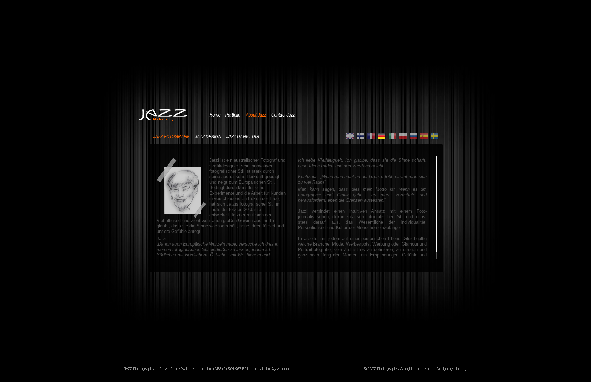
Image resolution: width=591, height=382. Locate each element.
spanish (424, 136)
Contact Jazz (283, 115)
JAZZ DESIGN (208, 137)
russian (413, 136)
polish (403, 136)
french (371, 136)
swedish (435, 136)
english (350, 136)
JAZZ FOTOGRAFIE (171, 137)
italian (392, 136)
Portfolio (232, 115)
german (382, 136)
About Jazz (255, 115)
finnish (360, 136)
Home (215, 115)
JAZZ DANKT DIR (242, 137)
